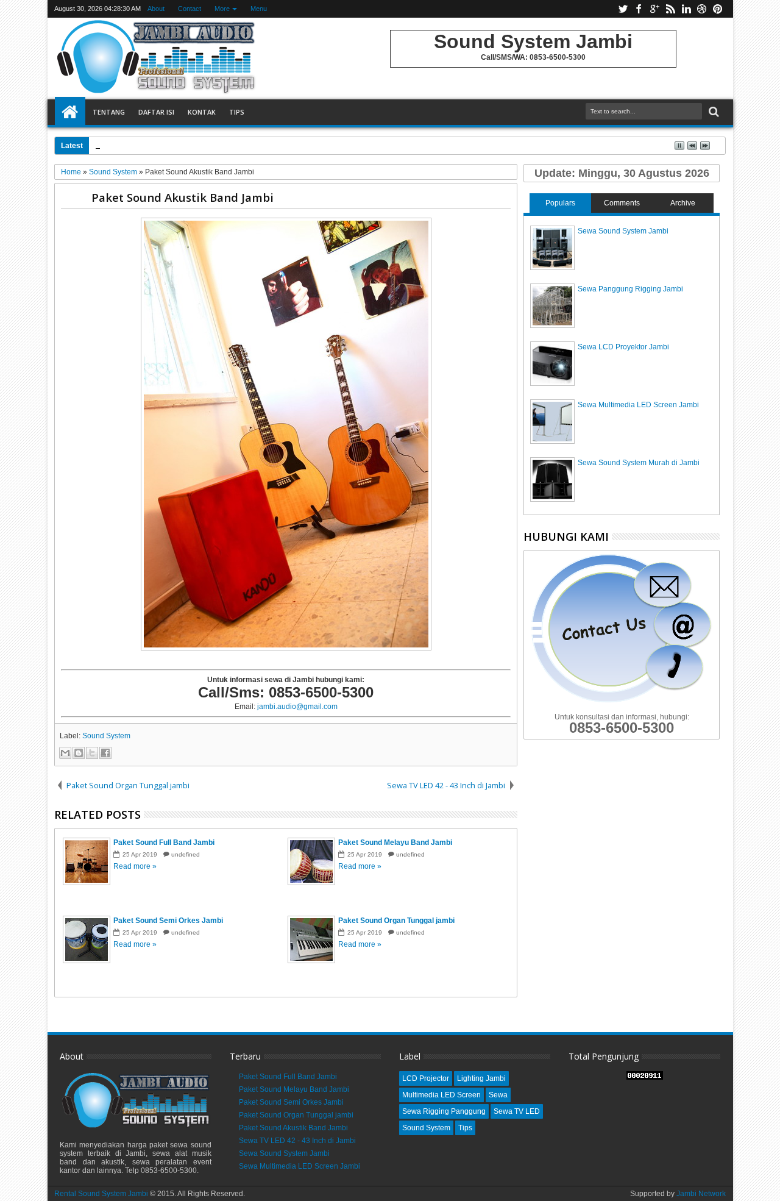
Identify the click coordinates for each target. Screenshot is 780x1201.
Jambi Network (701, 1193)
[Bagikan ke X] (92, 753)
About (156, 8)
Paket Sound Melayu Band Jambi (294, 1089)
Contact (189, 8)
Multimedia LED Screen (441, 1095)
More (222, 8)
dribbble (702, 9)
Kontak (202, 111)
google (654, 9)
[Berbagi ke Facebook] (105, 753)
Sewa (498, 1095)
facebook (639, 9)
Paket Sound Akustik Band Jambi (182, 197)
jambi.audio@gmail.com (297, 706)
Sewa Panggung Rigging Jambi (630, 289)
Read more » (135, 866)
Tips (236, 111)
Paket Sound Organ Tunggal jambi (296, 1115)
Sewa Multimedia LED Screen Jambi (638, 405)
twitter (623, 9)
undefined (185, 854)
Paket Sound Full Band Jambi (288, 1076)
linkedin (686, 9)
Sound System (106, 736)
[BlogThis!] (79, 753)
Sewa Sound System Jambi (623, 231)
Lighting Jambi (481, 1078)
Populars (560, 203)
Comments (622, 203)
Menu (258, 8)
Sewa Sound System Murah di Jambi (639, 462)
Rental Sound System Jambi (102, 1193)
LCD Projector (425, 1078)
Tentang (109, 111)
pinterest (718, 9)
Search (712, 112)
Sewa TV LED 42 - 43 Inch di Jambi (297, 1140)
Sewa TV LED (517, 1111)
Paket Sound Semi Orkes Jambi (291, 1102)
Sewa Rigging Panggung (444, 1111)
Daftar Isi (156, 111)
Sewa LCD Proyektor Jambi (623, 347)
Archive (682, 203)
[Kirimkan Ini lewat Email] (65, 753)
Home (70, 112)
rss (670, 9)
